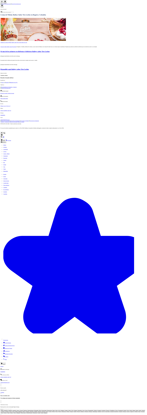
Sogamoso (132, 411)
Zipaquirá (45, 412)
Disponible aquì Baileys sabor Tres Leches (14, 69)
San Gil (103, 411)
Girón (128, 410)
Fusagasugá (120, 410)
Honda (131, 410)
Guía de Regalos (8, 342)
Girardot (124, 410)
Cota (83, 410)
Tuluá (2, 412)
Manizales (32, 411)
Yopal (39, 412)
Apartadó (14, 410)
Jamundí (143, 410)
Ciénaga (75, 410)
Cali (59, 410)
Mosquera (43, 411)
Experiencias (7, 351)
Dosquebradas (90, 410)
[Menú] (1, 133)
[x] (0, 362)
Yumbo (42, 412)
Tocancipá (142, 411)
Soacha (128, 411)
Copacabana (80, 410)
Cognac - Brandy (6, 153)
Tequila (4, 164)
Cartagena (62, 410)
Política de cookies (20, 121)
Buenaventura (49, 410)
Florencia (107, 410)
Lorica (13, 411)
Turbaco (11, 412)
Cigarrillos (5, 194)
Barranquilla (36, 410)
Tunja (8, 412)
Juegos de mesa (6, 180)
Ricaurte (78, 411)
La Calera (2, 411)
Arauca (18, 410)
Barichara (25, 410)
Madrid (16, 411)
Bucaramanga (44, 410)
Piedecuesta (64, 411)
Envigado (99, 410)
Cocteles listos (5, 183)
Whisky (4, 145)
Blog (7, 98)
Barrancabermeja (30, 410)
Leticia (10, 411)
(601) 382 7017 (8, 110)
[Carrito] (1, 135)
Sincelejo (124, 411)
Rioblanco (82, 411)
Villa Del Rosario (29, 412)
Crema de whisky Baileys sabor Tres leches (8, 46)
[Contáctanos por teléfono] (4, 133)
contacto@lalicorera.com (4, 119)
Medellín (35, 411)
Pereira (59, 411)
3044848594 (2, 115)
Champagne (5, 155)
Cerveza (4, 151)
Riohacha (86, 411)
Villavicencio (35, 412)
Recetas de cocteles (3, 93)
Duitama (95, 410)
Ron (4, 162)
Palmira (53, 411)
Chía (72, 410)
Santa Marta (107, 411)
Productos (4, 142)
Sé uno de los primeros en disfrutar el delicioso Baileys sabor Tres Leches (25, 51)
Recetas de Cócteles (8, 348)
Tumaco (5, 412)
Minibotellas (5, 171)
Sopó (139, 411)
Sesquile (120, 411)
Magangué (20, 411)
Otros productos (6, 185)
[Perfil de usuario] (3, 137)
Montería (39, 411)
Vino (4, 166)
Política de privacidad (13, 121)
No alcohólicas (6, 189)
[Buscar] (1, 12)
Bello (40, 410)
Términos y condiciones (4, 121)
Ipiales (137, 410)
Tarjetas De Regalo (10, 345)
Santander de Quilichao (114, 411)
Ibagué (134, 410)
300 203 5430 (3, 110)
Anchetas (5, 147)
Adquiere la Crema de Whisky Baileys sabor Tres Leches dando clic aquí (13, 42)
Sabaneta (99, 411)
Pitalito (68, 411)
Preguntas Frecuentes (9, 353)
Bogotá (4, 140)
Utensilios (5, 191)
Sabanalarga (95, 411)
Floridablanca (112, 410)
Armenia (21, 410)
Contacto (6, 356)
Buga (53, 410)
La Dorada (6, 411)
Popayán (71, 411)
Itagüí (140, 410)
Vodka (4, 169)
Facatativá (103, 410)
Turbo (15, 412)
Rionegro (90, 411)
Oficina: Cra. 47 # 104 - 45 (5, 106)
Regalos (4, 174)
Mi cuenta (9, 140)
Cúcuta (86, 410)
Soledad (136, 411)
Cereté (69, 410)
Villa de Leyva (23, 412)
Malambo (27, 411)
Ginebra (4, 160)
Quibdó (75, 411)
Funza (116, 410)
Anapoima (10, 410)
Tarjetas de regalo (11, 93)
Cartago (66, 410)
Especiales (5, 158)
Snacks (4, 176)
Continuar (2, 392)
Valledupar (18, 412)
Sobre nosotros (3, 98)
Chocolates (5, 178)
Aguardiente (5, 149)
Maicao (24, 411)
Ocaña (50, 411)
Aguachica (6, 410)
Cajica (56, 410)
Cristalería (5, 187)
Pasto (57, 411)
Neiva (47, 411)
